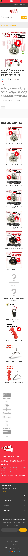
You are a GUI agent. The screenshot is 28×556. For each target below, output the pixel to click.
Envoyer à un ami (7, 100)
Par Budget (18, 541)
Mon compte (6, 496)
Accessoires (13, 544)
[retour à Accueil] (1, 24)
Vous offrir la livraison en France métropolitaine (14, 467)
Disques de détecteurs (19, 543)
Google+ (18, 79)
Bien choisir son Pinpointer (9, 488)
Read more (4, 491)
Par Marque (9, 541)
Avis (3, 107)
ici (5, 475)
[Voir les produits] (14, 395)
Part (11, 79)
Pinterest (5, 82)
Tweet (4, 79)
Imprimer (18, 100)
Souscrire (23, 530)
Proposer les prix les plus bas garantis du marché (15, 466)
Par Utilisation (6, 543)
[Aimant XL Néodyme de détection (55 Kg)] (9, 63)
